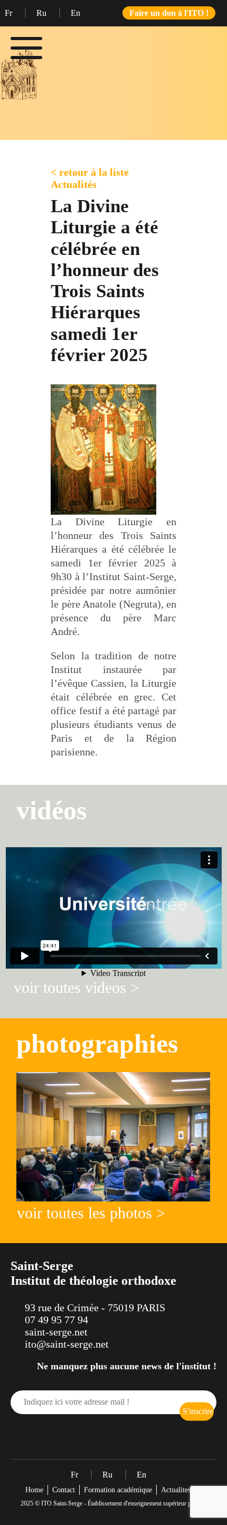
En (75, 12)
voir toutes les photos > (91, 1212)
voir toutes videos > (76, 987)
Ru (42, 12)
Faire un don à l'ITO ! (169, 12)
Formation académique (118, 1490)
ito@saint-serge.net (67, 1344)
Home (34, 1490)
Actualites (176, 1490)
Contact (63, 1490)
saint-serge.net (56, 1332)
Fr (9, 12)
